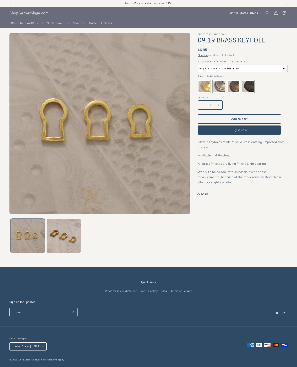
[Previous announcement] (10, 3)
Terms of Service (181, 291)
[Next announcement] (286, 3)
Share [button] (204, 193)
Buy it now (239, 130)
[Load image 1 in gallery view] (27, 236)
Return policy (149, 291)
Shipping (203, 55)
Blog (164, 291)
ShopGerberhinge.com (31, 360)
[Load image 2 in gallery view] (64, 236)
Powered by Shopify (53, 360)
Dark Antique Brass (233, 86)
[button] (23, 23)
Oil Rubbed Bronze (248, 86)
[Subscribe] (73, 312)
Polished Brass (204, 86)
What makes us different (121, 291)
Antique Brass (218, 86)
